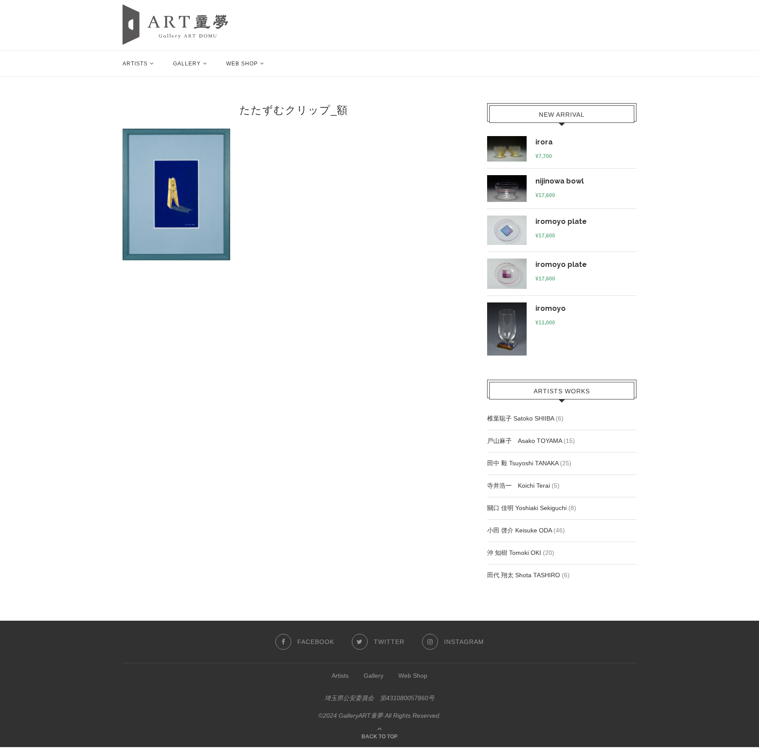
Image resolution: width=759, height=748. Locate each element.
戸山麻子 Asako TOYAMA (524, 440)
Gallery (187, 64)
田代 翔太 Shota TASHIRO (523, 575)
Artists (135, 64)
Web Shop (242, 64)
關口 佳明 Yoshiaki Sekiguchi (527, 507)
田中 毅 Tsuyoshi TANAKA (522, 463)
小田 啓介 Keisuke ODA (519, 530)
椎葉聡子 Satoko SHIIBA (520, 418)
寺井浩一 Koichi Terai (518, 485)
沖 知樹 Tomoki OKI (514, 552)
